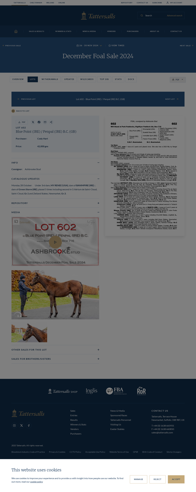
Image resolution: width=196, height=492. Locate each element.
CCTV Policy (75, 452)
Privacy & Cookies (57, 452)
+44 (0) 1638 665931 (163, 425)
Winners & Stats (78, 424)
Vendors (74, 429)
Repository (126, 3)
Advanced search (174, 15)
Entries (73, 415)
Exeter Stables (117, 429)
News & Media (117, 410)
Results (74, 419)
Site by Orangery (174, 452)
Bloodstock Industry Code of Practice (28, 452)
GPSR (135, 452)
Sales (72, 410)
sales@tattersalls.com (162, 432)
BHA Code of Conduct (152, 452)
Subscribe (157, 3)
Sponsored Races (118, 415)
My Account (176, 3)
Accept (176, 479)
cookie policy (36, 481)
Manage (138, 479)
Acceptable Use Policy (95, 452)
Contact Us (142, 3)
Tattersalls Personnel (120, 419)
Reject (157, 479)
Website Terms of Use (119, 452)
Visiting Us (115, 424)
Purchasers (75, 433)
